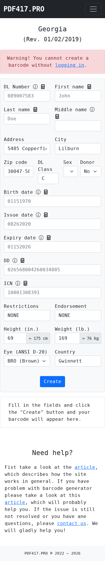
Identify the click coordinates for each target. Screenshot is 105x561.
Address (14, 139)
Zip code (15, 162)
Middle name (71, 109)
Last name (17, 109)
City (60, 139)
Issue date (18, 215)
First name (69, 87)
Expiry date (20, 238)
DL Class (45, 165)
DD (7, 260)
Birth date (18, 192)
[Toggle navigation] (93, 9)
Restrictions (21, 306)
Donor (87, 162)
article (85, 467)
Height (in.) (21, 329)
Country (65, 352)
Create (52, 381)
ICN (8, 283)
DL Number (17, 87)
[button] (43, 87)
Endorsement (71, 306)
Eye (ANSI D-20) (26, 352)
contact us (71, 523)
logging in (69, 65)
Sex (67, 162)
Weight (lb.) (72, 329)
